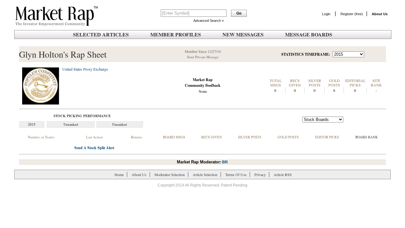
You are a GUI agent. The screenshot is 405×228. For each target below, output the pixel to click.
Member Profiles (175, 34)
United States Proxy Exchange (85, 69)
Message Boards (308, 34)
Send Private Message (203, 56)
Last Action (94, 137)
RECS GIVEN (211, 137)
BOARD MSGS (174, 137)
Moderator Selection (169, 174)
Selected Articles (101, 34)
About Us (139, 174)
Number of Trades (41, 137)
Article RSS (283, 174)
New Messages (243, 34)
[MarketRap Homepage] (55, 25)
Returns (136, 137)
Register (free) (351, 14)
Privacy (260, 174)
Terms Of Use (235, 174)
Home (119, 174)
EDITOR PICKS (327, 137)
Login (326, 14)
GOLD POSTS (288, 137)
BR (225, 162)
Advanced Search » (208, 20)
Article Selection (205, 174)
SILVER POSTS (249, 137)
